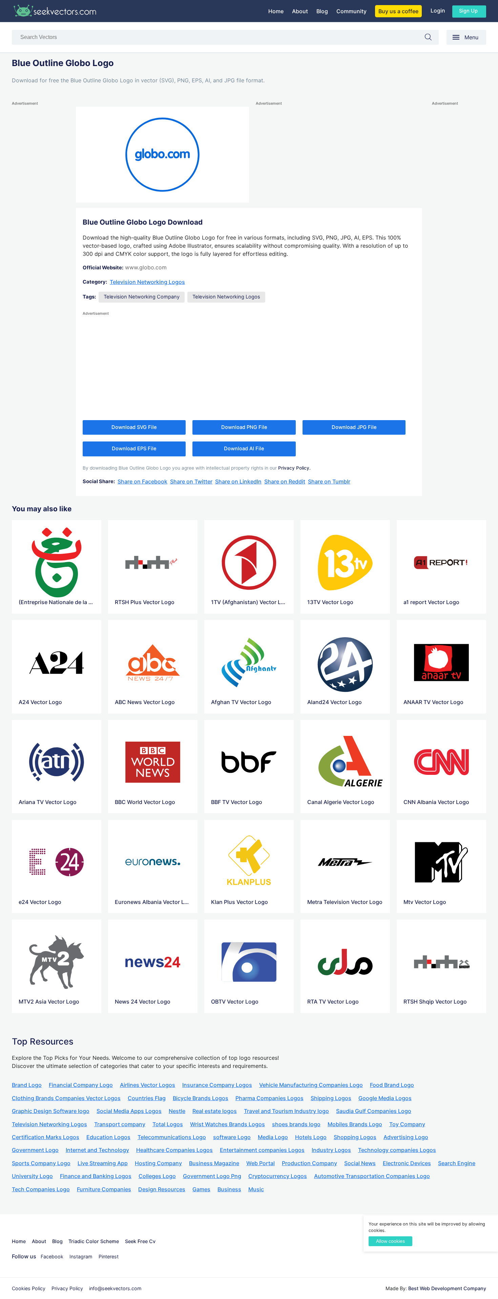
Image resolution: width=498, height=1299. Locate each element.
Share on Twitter (191, 481)
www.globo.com (146, 267)
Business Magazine (214, 1163)
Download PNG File (244, 427)
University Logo (32, 1176)
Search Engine (456, 1163)
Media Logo (273, 1137)
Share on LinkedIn (238, 481)
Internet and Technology (97, 1150)
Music (256, 1189)
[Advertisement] (39, 208)
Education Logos (108, 1137)
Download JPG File (354, 427)
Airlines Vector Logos (147, 1084)
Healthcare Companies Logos (174, 1150)
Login (438, 10)
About (300, 11)
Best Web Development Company (447, 1288)
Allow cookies (390, 1241)
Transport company (119, 1124)
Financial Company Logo (81, 1084)
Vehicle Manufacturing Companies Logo (311, 1084)
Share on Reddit (284, 481)
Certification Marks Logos (45, 1137)
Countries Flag (147, 1098)
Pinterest (109, 1256)
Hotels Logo (311, 1137)
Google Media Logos (385, 1098)
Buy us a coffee (398, 11)
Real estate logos (214, 1111)
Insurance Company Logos (217, 1084)
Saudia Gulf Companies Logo (373, 1111)
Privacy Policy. (294, 468)
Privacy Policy (67, 1288)
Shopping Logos (355, 1137)
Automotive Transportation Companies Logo (372, 1176)
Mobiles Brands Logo (355, 1124)
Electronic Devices (407, 1163)
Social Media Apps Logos (129, 1111)
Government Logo (35, 1150)
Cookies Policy (28, 1288)
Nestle (177, 1111)
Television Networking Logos (147, 282)
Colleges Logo (157, 1176)
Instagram (80, 1256)
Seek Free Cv (140, 1241)
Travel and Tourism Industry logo (286, 1111)
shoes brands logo (296, 1124)
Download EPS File (134, 449)
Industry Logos (331, 1150)
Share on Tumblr (329, 481)
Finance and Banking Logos (95, 1176)
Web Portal (260, 1163)
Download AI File (244, 449)
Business (229, 1189)
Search (431, 38)
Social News (360, 1163)
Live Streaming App (103, 1163)
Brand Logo (27, 1084)
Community (351, 11)
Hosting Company (158, 1163)
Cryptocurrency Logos (277, 1176)
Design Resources (161, 1189)
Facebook (52, 1256)
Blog (322, 11)
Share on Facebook (142, 481)
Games (201, 1189)
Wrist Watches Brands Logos (227, 1124)
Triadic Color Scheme (93, 1241)
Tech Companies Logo (41, 1189)
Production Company (309, 1163)
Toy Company (407, 1124)
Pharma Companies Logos (269, 1098)
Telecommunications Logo (172, 1137)
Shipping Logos (331, 1098)
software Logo (232, 1137)
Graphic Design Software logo (50, 1111)
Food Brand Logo (392, 1084)
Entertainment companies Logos (262, 1150)
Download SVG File (134, 427)
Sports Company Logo (41, 1163)
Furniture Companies (104, 1189)
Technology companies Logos (397, 1150)
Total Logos (167, 1124)
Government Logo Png (212, 1176)
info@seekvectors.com (115, 1288)
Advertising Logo (405, 1137)
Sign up (468, 11)
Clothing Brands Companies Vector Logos (66, 1098)
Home (276, 11)
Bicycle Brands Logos (200, 1098)
